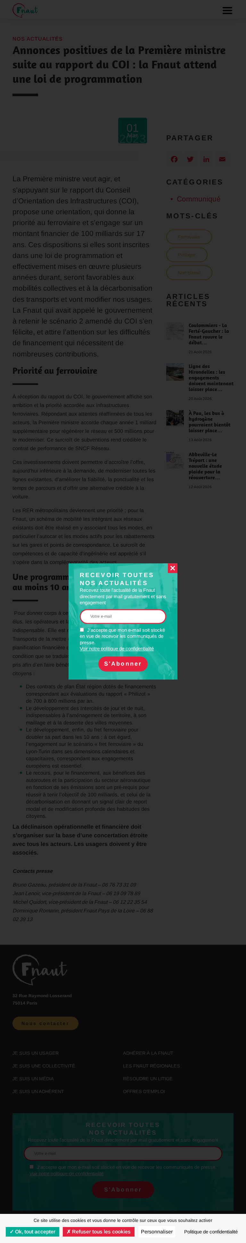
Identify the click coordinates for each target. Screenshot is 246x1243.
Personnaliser (157, 1231)
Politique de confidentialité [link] (211, 1231)
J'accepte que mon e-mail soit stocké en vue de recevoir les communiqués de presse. (122, 639)
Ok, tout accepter (34, 1231)
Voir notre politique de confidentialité (117, 649)
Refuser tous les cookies (101, 1231)
